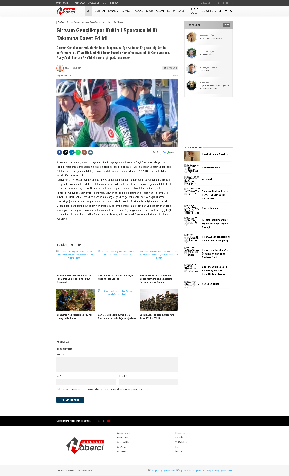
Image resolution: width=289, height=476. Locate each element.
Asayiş (139, 11)
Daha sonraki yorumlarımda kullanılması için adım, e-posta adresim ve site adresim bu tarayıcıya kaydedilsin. (103, 389)
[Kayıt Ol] (220, 11)
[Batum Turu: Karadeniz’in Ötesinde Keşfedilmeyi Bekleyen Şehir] (192, 255)
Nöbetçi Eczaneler (124, 433)
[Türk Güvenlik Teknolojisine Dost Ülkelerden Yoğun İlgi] (192, 241)
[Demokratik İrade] (192, 172)
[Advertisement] (41, 64)
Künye (177, 447)
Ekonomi (113, 11)
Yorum (60, 354)
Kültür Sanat (194, 11)
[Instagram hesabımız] (223, 3)
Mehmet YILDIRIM (73, 68)
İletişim (178, 451)
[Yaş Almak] (192, 184)
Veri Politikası (181, 442)
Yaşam (160, 11)
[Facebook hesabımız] (214, 3)
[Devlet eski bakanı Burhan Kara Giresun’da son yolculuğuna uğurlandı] (117, 300)
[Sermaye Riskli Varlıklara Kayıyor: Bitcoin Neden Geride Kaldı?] (192, 194)
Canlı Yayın (121, 447)
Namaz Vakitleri (123, 442)
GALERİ (64, 3)
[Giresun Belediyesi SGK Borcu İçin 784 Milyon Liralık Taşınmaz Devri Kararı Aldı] (75, 261)
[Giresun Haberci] (65, 14)
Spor (149, 11)
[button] (89, 11)
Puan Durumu (122, 451)
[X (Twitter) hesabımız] (218, 3)
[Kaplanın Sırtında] (192, 287)
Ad (59, 376)
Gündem (100, 11)
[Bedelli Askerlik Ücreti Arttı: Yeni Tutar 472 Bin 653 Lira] (159, 300)
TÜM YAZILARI (170, 68)
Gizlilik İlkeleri (181, 437)
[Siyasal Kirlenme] (192, 213)
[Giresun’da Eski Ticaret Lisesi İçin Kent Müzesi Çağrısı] (117, 261)
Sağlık (182, 11)
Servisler (208, 11)
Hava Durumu (122, 437)
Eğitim (171, 11)
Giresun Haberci (84, 470)
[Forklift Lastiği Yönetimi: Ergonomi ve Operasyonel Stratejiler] (192, 225)
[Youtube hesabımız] (227, 3)
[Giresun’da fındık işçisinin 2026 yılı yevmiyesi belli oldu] (75, 300)
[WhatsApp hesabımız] (232, 3)
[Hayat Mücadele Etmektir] (192, 160)
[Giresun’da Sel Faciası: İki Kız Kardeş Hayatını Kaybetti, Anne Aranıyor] (192, 271)
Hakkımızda (180, 433)
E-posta (123, 376)
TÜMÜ (226, 25)
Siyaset (127, 11)
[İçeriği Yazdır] (90, 152)
